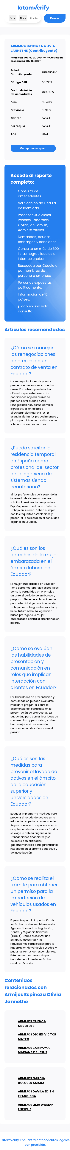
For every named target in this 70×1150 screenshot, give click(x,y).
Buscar (54, 18)
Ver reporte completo (33, 148)
